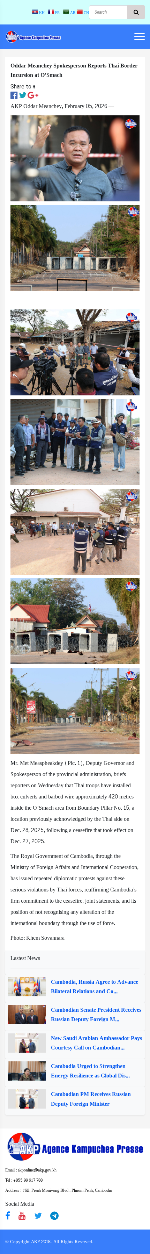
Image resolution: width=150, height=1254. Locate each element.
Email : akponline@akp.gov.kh (31, 1170)
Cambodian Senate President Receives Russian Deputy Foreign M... (96, 1014)
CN (86, 12)
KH (42, 12)
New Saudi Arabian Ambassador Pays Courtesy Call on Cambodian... (96, 1042)
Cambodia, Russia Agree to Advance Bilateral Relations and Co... (94, 986)
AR (72, 12)
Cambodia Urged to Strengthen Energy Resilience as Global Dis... (90, 1070)
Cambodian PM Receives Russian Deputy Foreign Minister (91, 1098)
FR (58, 12)
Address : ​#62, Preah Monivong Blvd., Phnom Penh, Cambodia (58, 1190)
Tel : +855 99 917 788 (24, 1180)
